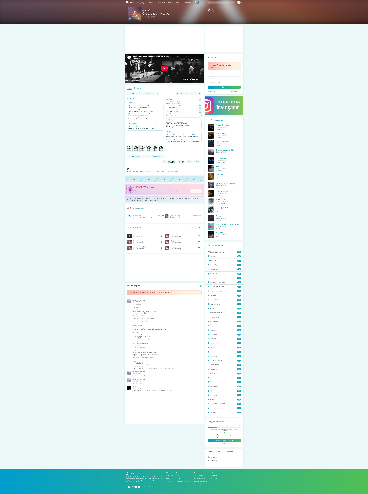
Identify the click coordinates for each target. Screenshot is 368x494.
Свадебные (225, 386)
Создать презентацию (201, 484)
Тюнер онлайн (198, 475)
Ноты (167, 478)
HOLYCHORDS (141, 187)
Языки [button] (170, 2)
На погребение (225, 343)
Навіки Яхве (221, 134)
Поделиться (156, 156)
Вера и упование (225, 278)
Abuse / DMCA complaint (183, 481)
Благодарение (225, 260)
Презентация (138, 88)
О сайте (178, 475)
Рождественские (225, 378)
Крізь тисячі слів (175, 215)
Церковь (225, 412)
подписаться (196, 191)
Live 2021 (219, 175)
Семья (225, 390)
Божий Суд (225, 265)
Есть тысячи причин (139, 241)
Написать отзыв (181, 484)
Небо (225, 347)
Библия (225, 256)
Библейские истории (225, 252)
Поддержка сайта (181, 478)
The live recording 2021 (225, 150)
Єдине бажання (222, 142)
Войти (224, 87)
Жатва (225, 308)
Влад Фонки (132, 169)
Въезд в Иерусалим (225, 291)
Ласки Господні (222, 125)
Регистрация (212, 91)
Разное (225, 373)
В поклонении (137, 215)
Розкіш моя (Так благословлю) (228, 224)
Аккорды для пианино (200, 481)
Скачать (137, 156)
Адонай (135, 235)
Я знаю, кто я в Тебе (139, 247)
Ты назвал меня (176, 235)
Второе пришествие (225, 286)
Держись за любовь (224, 191)
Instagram (214, 475)
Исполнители (160, 2)
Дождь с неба (175, 241)
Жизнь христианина (225, 312)
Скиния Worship (149, 17)
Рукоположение (224, 382)
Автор (218, 216)
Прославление (225, 364)
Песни (150, 2)
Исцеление (225, 321)
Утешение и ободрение (225, 403)
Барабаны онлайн (199, 478)
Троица (225, 399)
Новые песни (169, 475)
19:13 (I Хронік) (221, 158)
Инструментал (225, 317)
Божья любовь (225, 269)
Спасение (225, 395)
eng (153, 487)
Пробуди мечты (222, 208)
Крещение (225, 330)
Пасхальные (225, 356)
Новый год (225, 352)
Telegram (214, 478)
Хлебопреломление (225, 408)
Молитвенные (225, 339)
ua (145, 487)
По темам (168, 481)
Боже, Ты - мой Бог (177, 247)
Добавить (179, 2)
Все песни (195, 228)
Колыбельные (225, 326)
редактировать (167, 198)
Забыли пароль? (235, 91)
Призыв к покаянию (225, 360)
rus (149, 487)
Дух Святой (225, 299)
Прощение (225, 369)
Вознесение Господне (225, 282)
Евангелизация (225, 304)
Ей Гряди (219, 167)
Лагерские (225, 334)
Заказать (188, 2)
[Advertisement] (164, 39)
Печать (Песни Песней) (226, 183)
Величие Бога (225, 273)
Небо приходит (222, 200)
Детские (225, 295)
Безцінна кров (222, 233)
